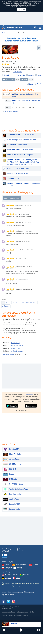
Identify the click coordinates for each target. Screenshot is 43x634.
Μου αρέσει (10, 79)
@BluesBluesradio (17, 351)
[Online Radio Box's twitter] (8, 601)
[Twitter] (38, 75)
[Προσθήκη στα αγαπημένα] (4, 630)
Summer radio (14, 509)
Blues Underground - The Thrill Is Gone (21, 140)
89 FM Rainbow (15, 464)
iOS (15, 586)
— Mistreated (17, 145)
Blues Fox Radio (15, 454)
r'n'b (7, 61)
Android (9, 586)
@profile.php (15, 348)
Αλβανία (7, 564)
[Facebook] (30, 75)
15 (23, 302)
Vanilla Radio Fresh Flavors (19, 489)
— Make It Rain (20, 135)
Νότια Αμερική (29, 592)
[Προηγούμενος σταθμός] (12, 630)
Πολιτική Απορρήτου (22, 612)
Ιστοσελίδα (21, 75)
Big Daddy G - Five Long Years (18, 168)
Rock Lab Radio (15, 494)
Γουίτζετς (4, 615)
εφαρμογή (29, 394)
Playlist (31, 84)
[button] (21, 630)
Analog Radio (14, 499)
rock (3, 61)
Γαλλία (18, 578)
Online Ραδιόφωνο (8, 550)
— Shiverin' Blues (20, 150)
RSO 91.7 (12, 469)
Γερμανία (8, 578)
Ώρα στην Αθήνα (8, 354)
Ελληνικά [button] (20, 551)
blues (10, 61)
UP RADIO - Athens (16, 484)
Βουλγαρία (8, 568)
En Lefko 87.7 (14, 449)
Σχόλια (32, 612)
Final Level (11, 609)
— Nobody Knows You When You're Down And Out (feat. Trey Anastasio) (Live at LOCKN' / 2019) (23, 162)
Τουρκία (35, 564)
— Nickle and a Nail (17, 173)
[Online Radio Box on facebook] (3, 601)
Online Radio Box (14, 27)
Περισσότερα (17, 71)
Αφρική (4, 592)
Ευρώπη (4, 595)
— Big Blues (20, 155)
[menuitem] (3, 302)
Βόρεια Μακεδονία (21, 564)
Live (25, 79)
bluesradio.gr (15, 343)
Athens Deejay (14, 459)
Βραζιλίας (26, 574)
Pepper (12, 474)
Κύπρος (19, 568)
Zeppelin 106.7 (14, 504)
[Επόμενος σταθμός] (30, 630)
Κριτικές (23, 64)
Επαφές (39, 84)
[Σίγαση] (39, 630)
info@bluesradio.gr (17, 345)
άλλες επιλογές (21, 410)
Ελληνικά (6, 75)
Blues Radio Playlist (11, 112)
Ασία (9, 592)
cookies (26, 2)
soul (15, 61)
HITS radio (13, 479)
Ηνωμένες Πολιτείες (11, 574)
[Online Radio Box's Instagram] (13, 601)
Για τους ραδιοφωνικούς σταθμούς (18, 615)
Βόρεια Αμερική (17, 592)
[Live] (39, 47)
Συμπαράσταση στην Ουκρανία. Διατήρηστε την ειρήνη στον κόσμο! (21, 39)
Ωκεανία (11, 595)
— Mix (13, 178)
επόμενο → (6, 306)
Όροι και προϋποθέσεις (8, 612)
